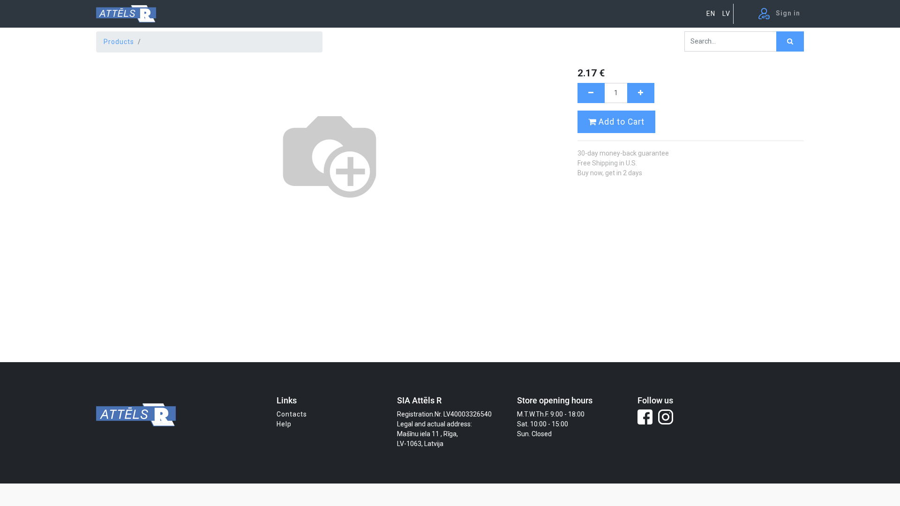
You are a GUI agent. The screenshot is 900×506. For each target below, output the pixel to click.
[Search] (790, 41)
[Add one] (640, 93)
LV (726, 13)
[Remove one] (591, 93)
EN (710, 13)
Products (119, 41)
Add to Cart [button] (620, 121)
